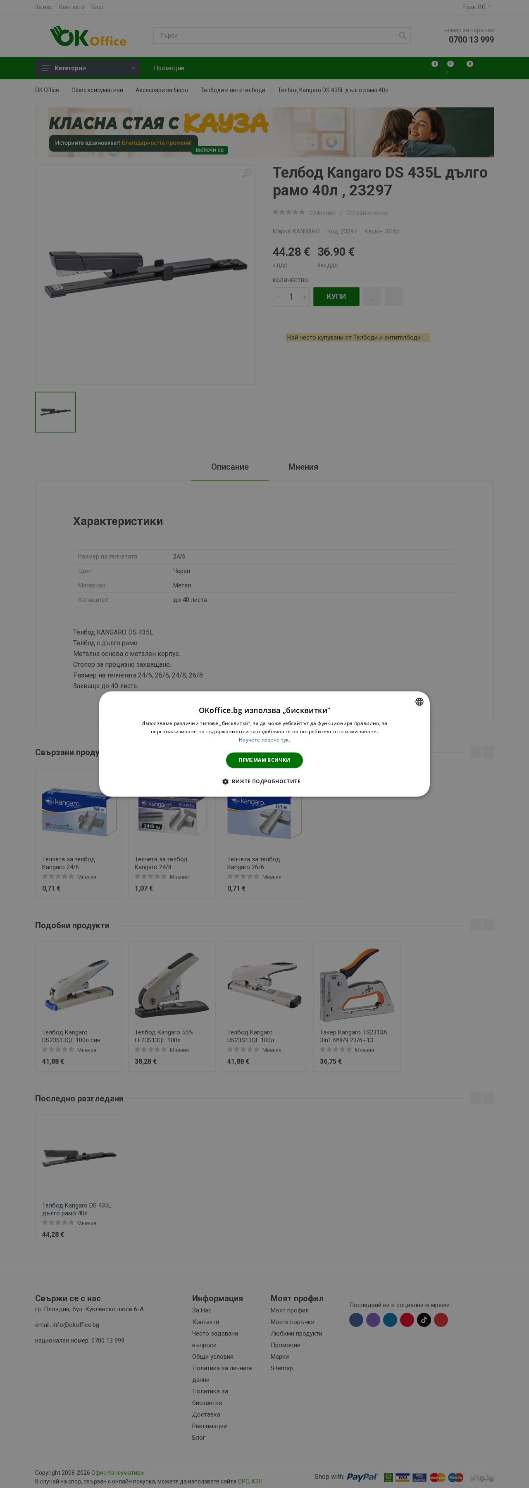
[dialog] (264, 743)
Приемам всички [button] (264, 759)
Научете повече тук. (264, 739)
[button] (264, 782)
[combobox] (419, 701)
